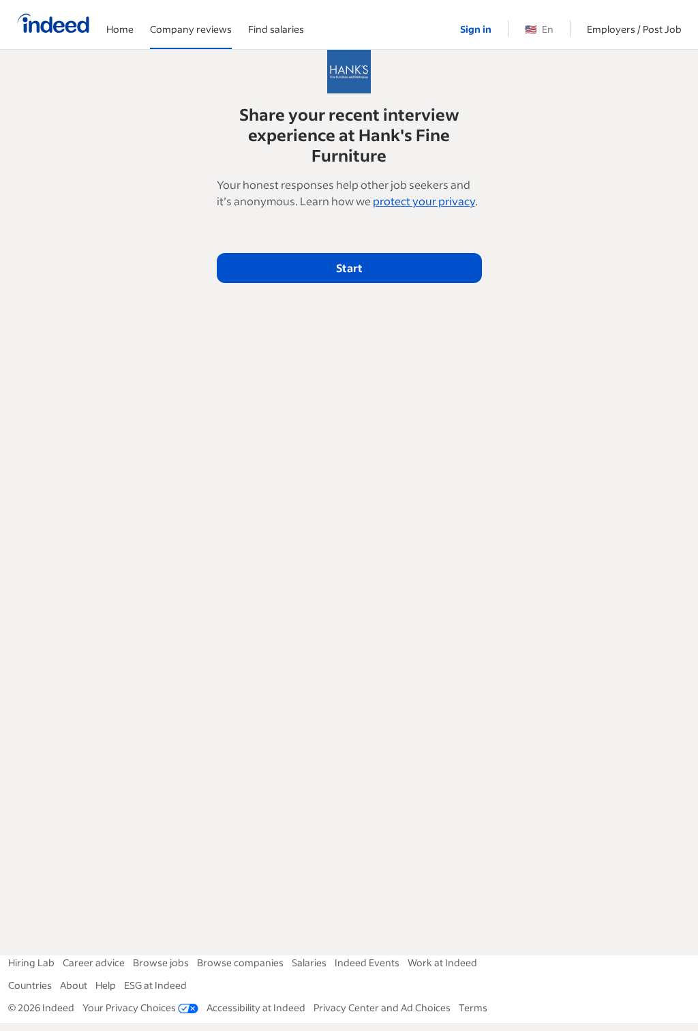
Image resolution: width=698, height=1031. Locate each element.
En (539, 29)
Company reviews (191, 29)
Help (105, 984)
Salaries (309, 962)
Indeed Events (367, 962)
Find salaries (276, 29)
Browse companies (240, 962)
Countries (30, 984)
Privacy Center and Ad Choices (382, 1007)
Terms (473, 1007)
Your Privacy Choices (129, 1007)
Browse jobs (161, 962)
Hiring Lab (31, 962)
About (73, 984)
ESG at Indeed (155, 984)
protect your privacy (424, 201)
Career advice (94, 962)
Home (120, 29)
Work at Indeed (442, 962)
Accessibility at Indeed (256, 1007)
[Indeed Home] (53, 24)
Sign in (475, 29)
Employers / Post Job (634, 29)
